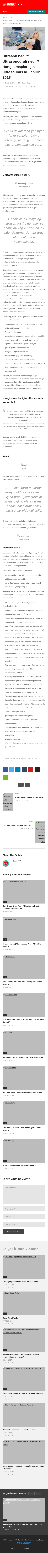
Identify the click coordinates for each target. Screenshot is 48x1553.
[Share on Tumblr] (24, 769)
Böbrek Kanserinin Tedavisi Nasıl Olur (19, 1430)
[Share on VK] (37, 769)
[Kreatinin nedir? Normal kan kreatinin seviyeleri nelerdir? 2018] (24, 832)
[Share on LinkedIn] (17, 769)
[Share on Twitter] (11, 769)
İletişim (26, 1548)
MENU (5, 12)
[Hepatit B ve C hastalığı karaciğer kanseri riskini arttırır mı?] (24, 1452)
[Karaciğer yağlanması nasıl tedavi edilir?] (24, 1267)
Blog (20, 83)
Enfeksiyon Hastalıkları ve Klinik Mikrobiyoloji (23, 1393)
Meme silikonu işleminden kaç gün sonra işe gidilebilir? (22, 1525)
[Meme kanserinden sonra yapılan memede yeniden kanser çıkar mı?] (24, 1340)
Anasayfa (15, 1548)
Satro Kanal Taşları (11, 1318)
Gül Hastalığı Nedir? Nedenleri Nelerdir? (20, 1165)
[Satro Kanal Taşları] (24, 1303)
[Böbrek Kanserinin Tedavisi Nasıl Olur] (24, 1415)
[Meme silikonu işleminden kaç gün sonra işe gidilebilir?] (24, 1510)
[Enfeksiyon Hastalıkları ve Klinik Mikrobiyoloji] (24, 1379)
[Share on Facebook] (5, 769)
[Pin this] (30, 769)
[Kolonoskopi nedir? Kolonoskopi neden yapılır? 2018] (24, 802)
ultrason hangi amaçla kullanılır (15, 758)
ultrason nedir (32, 758)
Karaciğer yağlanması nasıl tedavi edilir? (20, 1282)
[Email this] (5, 777)
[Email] (12, 864)
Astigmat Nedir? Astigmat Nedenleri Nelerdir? (22, 1092)
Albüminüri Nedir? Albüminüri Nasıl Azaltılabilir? (24, 1057)
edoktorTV (16, 861)
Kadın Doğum (27, 83)
